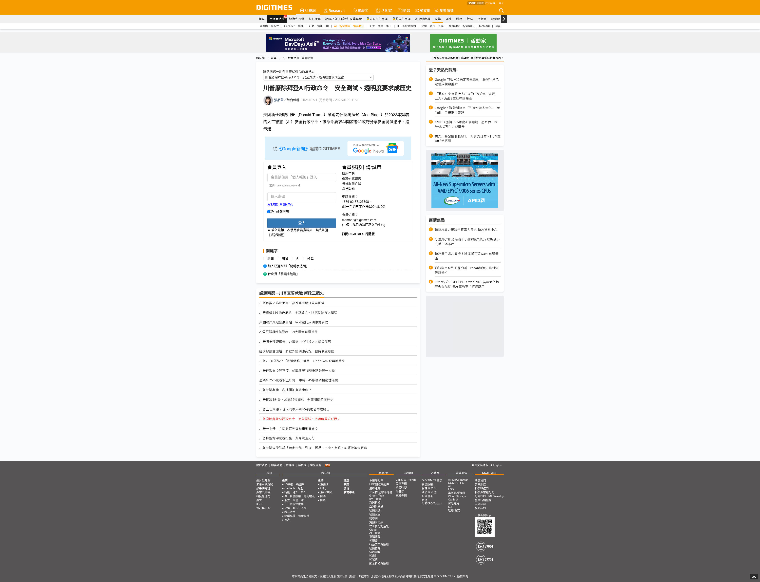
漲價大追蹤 (278, 18)
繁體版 (472, 3)
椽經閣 (363, 10)
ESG (451, 489)
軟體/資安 (454, 510)
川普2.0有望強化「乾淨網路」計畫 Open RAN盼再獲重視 (302, 361)
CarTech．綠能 (294, 26)
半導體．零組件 (269, 26)
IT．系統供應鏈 (406, 26)
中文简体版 (481, 465)
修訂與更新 (263, 508)
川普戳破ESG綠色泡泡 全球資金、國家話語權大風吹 (298, 312)
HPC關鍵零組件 (379, 484)
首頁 (262, 19)
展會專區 (349, 492)
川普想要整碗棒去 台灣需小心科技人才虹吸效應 (295, 341)
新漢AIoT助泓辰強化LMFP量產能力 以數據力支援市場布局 (467, 241)
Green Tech (376, 495)
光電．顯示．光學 (432, 26)
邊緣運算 (374, 488)
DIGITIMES (489, 472)
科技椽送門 (263, 496)
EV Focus (375, 498)
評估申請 (490, 3)
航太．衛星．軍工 (381, 26)
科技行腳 (401, 487)
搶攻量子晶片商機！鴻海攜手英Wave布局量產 (467, 255)
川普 (285, 258)
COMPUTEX (456, 482)
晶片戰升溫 (263, 480)
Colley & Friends (406, 479)
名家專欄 (401, 483)
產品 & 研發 (429, 492)
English (497, 465)
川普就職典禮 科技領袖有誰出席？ (285, 389)
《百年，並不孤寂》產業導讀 (342, 19)
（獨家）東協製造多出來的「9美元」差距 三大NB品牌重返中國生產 (467, 96)
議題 (459, 19)
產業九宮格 (263, 492)
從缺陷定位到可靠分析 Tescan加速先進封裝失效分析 (467, 270)
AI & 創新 (427, 496)
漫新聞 (482, 19)
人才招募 (480, 504)
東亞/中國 (326, 492)
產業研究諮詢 (351, 178)
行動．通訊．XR (319, 26)
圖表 (498, 26)
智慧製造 (374, 510)
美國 (270, 258)
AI (297, 258)
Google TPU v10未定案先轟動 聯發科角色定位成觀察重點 (467, 81)
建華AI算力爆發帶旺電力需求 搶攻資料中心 (466, 229)
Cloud (373, 529)
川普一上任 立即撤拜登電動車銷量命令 (288, 428)
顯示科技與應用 (379, 563)
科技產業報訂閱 (484, 492)
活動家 (386, 10)
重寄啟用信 (286, 204)
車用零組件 (376, 480)
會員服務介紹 (351, 183)
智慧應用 (427, 484)
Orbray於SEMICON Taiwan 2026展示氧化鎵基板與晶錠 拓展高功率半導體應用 (467, 284)
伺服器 (373, 540)
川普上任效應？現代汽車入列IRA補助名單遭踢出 (294, 409)
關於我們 (261, 465)
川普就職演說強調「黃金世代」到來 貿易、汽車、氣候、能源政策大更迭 (313, 447)
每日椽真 (315, 19)
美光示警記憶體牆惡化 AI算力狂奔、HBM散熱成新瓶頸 (468, 138)
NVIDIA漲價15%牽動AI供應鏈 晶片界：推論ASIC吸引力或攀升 (466, 124)
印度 (323, 488)
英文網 (425, 10)
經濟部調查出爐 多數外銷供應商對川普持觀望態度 (296, 351)
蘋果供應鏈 (403, 19)
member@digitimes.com (359, 220)
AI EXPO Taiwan (432, 503)
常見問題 (348, 188)
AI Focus (374, 532)
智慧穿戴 (374, 548)
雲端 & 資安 (429, 488)
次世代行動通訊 (379, 526)
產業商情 (446, 10)
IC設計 (373, 555)
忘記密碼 (272, 204)
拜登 (310, 258)
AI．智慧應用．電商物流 (349, 26)
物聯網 (373, 518)
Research (337, 10)
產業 (438, 19)
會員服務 (480, 484)
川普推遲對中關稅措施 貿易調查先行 (287, 438)
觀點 (470, 19)
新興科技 (374, 502)
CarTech (374, 551)
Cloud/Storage (457, 496)
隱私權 (302, 465)
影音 (405, 10)
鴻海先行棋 (296, 19)
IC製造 (373, 559)
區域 (448, 19)
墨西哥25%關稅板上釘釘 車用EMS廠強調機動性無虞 (298, 380)
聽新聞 (495, 19)
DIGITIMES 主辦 (432, 480)
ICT (450, 506)
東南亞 (324, 484)
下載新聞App (483, 515)
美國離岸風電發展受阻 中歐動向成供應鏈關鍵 (293, 322)
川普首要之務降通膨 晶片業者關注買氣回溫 (292, 303)
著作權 (290, 465)
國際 (323, 496)
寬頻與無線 (376, 522)
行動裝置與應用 (379, 544)
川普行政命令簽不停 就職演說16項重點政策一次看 (297, 370)
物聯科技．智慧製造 (461, 26)
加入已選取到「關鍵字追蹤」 (288, 266)
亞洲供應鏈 (376, 506)
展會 (259, 500)
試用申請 (348, 173)
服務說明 (276, 465)
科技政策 (484, 26)
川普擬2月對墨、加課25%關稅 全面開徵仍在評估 (296, 399)
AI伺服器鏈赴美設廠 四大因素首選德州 (288, 331)
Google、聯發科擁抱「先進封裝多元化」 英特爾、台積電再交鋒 (467, 110)
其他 (424, 500)
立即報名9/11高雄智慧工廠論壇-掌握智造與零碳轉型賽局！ (467, 58)
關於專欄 (401, 495)
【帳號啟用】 (276, 235)
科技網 (310, 10)
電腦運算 (374, 536)
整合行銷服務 (483, 500)
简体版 (480, 3)
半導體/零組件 (457, 493)
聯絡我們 (480, 508)
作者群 (400, 491)
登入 (501, 3)
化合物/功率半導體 (380, 492)
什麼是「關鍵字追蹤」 (283, 274)
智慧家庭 (374, 514)
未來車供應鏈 (379, 19)
